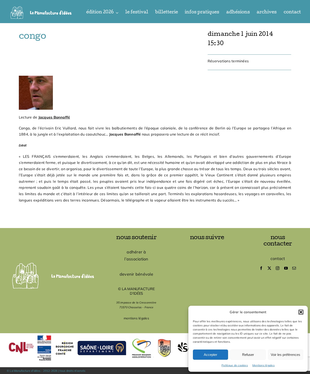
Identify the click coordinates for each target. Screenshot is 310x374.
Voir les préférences (285, 355)
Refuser (248, 355)
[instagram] (277, 268)
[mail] (294, 268)
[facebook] (261, 268)
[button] (301, 312)
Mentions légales (263, 365)
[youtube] (286, 268)
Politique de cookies (234, 365)
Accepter (210, 355)
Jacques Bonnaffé (54, 117)
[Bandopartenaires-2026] (155, 335)
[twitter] (269, 268)
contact (278, 258)
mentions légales (136, 318)
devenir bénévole (136, 274)
